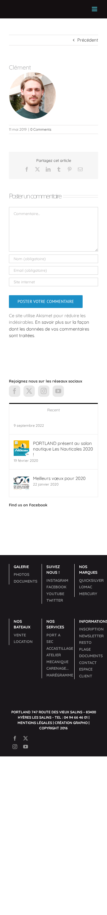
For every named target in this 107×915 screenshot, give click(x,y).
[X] (37, 169)
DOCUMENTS (25, 581)
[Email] (80, 169)
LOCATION (23, 641)
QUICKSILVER (91, 580)
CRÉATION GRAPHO (71, 722)
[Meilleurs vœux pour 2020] (21, 478)
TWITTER (54, 600)
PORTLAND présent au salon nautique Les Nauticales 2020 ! (63, 448)
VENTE (20, 635)
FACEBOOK (56, 586)
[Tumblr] (58, 169)
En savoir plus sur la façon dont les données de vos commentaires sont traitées (49, 328)
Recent (53, 409)
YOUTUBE (55, 593)
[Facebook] (26, 169)
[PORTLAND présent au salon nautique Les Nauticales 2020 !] (21, 443)
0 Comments (40, 129)
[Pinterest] (69, 169)
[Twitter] (29, 391)
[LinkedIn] (48, 169)
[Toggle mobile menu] (95, 9)
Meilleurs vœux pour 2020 (59, 478)
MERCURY (88, 593)
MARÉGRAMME (59, 675)
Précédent (87, 40)
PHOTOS (21, 574)
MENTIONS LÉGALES (35, 722)
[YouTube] (58, 391)
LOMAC (85, 586)
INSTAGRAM (57, 580)
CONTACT (88, 662)
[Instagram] (43, 391)
